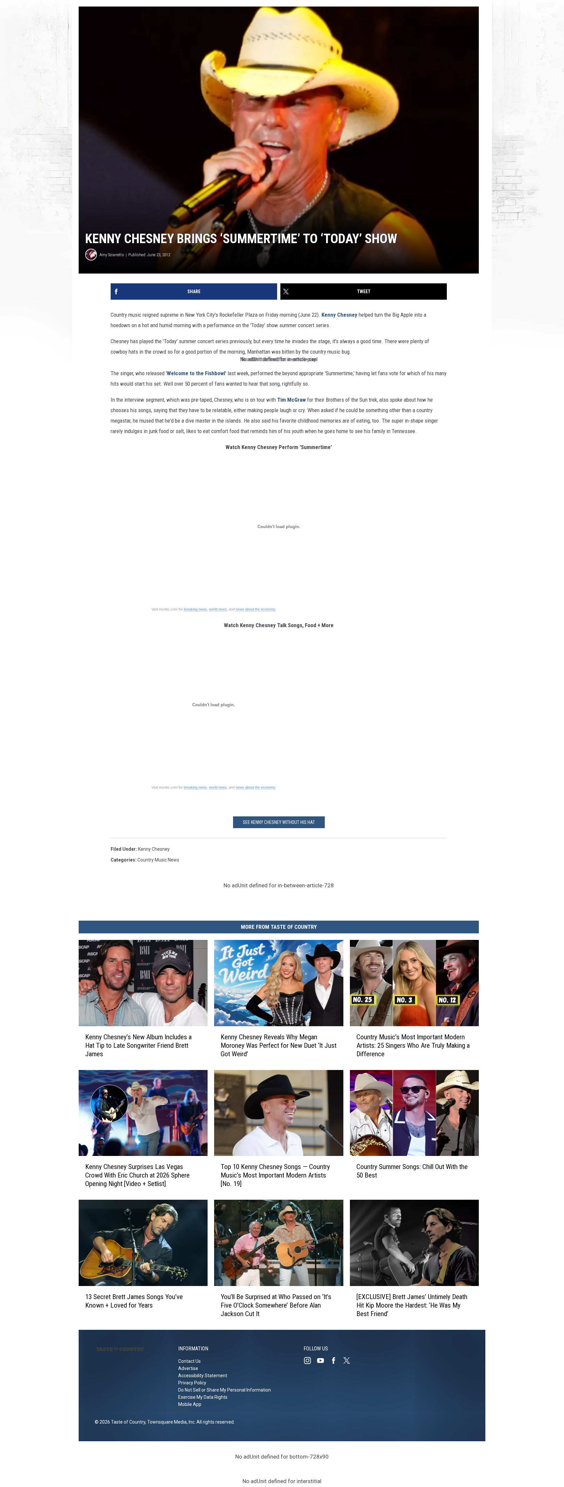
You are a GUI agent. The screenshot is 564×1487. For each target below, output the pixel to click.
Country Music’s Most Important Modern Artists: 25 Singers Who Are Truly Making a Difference (413, 1045)
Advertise (188, 1368)
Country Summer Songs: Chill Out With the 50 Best (412, 1171)
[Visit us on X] (349, 1360)
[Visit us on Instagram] (310, 1360)
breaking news (195, 609)
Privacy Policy (192, 1382)
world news (218, 609)
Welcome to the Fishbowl (196, 373)
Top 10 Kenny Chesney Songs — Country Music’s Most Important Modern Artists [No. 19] (275, 1175)
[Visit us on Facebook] (336, 1360)
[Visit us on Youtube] (323, 1360)
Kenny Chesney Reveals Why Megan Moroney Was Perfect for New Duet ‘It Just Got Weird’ (279, 1045)
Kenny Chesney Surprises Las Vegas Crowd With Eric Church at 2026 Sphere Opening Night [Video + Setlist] (137, 1175)
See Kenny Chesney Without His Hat (279, 822)
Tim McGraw (291, 399)
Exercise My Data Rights (202, 1397)
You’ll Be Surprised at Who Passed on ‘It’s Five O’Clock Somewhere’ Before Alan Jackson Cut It (276, 1305)
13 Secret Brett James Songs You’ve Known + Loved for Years (134, 1301)
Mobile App (189, 1404)
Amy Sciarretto (112, 254)
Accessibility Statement (202, 1375)
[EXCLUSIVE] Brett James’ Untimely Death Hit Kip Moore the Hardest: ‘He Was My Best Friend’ (411, 1305)
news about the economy (255, 609)
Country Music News (158, 859)
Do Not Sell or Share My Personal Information (224, 1390)
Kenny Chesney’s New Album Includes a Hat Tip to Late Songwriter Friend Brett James (138, 1045)
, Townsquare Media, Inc (170, 1422)
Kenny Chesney (339, 314)
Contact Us (189, 1361)
